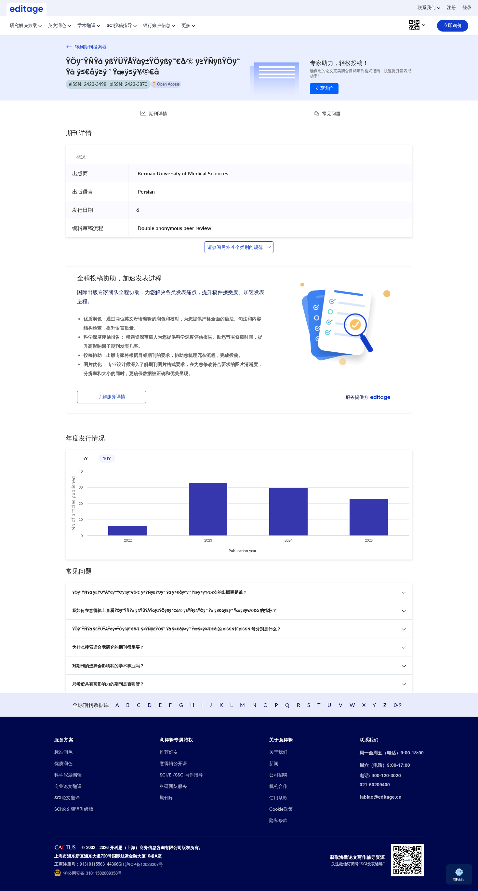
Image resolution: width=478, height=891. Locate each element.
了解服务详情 (111, 397)
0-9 (398, 705)
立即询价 (324, 88)
